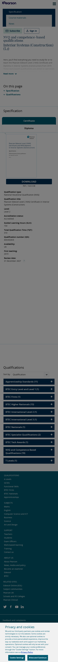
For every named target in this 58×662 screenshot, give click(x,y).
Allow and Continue (37, 657)
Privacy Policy (27, 652)
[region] (29, 642)
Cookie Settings (17, 657)
